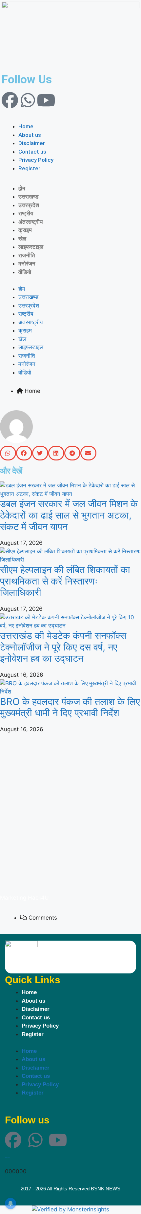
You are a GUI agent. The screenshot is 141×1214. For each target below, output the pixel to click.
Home (25, 126)
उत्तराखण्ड (28, 196)
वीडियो (24, 272)
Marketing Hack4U (24, 897)
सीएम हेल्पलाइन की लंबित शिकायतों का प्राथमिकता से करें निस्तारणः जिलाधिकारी (65, 581)
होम (21, 188)
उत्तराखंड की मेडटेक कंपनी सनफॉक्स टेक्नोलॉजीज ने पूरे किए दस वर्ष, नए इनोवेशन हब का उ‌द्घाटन (63, 647)
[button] (70, 118)
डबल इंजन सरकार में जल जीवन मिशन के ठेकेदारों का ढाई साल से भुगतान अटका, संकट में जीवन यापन (69, 515)
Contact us (32, 151)
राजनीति (26, 255)
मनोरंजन (26, 263)
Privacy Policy (35, 160)
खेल (22, 238)
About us (29, 135)
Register (29, 168)
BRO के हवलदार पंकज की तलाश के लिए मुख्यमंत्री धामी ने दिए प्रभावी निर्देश (70, 707)
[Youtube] (46, 100)
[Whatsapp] (28, 100)
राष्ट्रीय (25, 213)
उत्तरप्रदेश (28, 205)
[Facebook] (10, 100)
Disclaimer (31, 143)
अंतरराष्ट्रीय (30, 222)
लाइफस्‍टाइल (30, 247)
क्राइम (25, 230)
